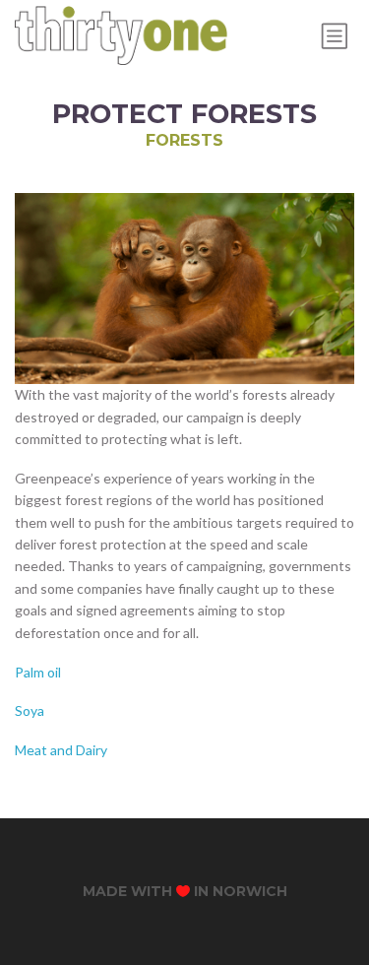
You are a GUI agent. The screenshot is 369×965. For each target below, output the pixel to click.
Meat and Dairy (61, 749)
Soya (29, 710)
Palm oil (38, 672)
